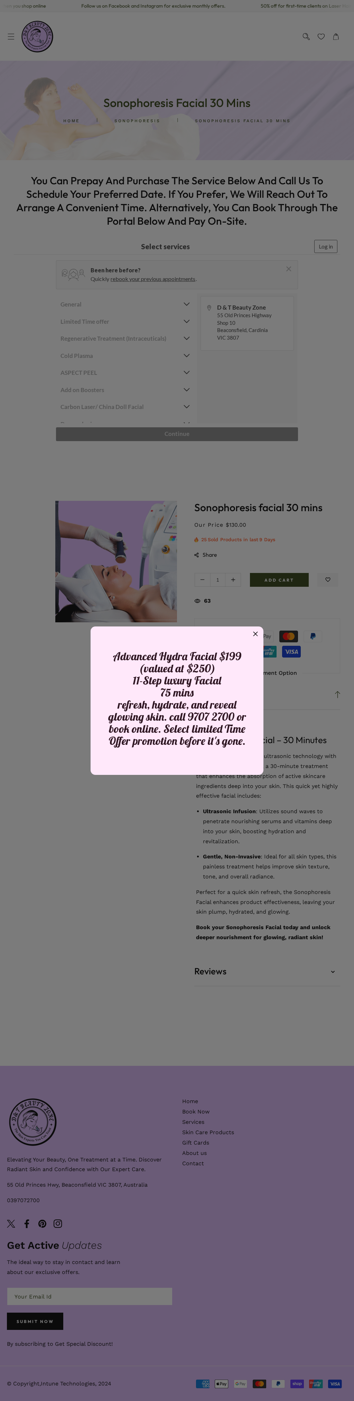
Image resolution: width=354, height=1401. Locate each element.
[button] (255, 634)
